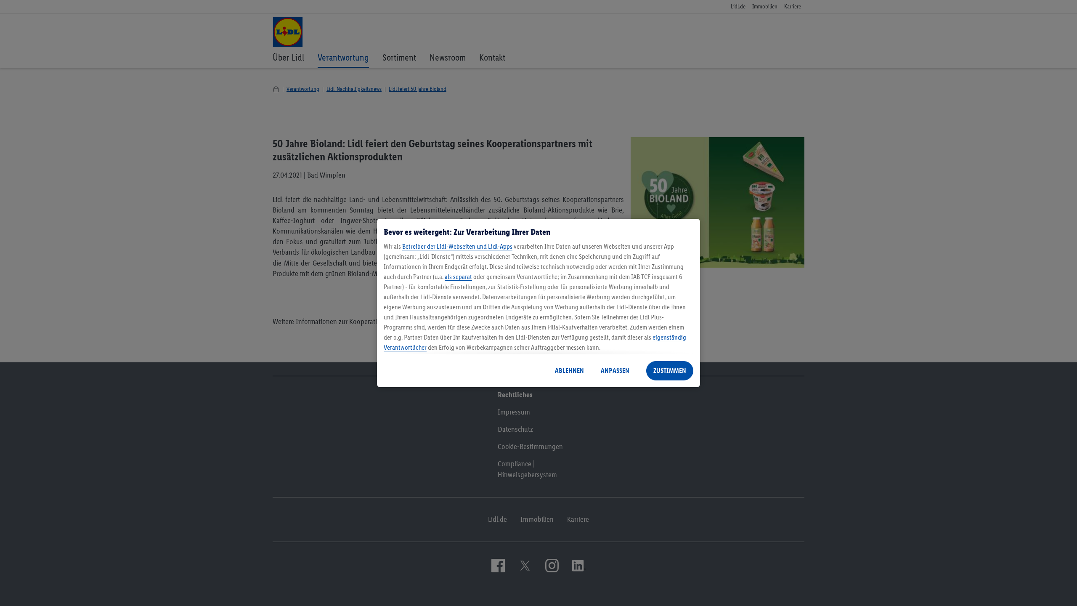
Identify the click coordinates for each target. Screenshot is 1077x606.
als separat (458, 277)
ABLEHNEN (569, 371)
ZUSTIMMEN (669, 371)
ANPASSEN (615, 371)
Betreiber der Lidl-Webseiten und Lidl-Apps (457, 246)
